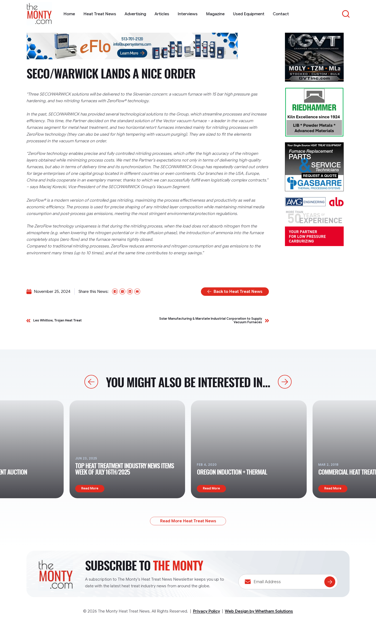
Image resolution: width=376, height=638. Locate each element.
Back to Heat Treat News (237, 291)
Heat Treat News (99, 13)
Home (69, 13)
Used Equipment (248, 13)
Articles (162, 13)
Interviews (188, 13)
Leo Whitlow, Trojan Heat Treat (57, 320)
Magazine (215, 13)
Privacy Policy (206, 611)
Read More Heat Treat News (188, 520)
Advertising (135, 13)
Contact (281, 13)
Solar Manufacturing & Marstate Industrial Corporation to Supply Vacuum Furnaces (210, 320)
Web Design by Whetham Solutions (259, 611)
